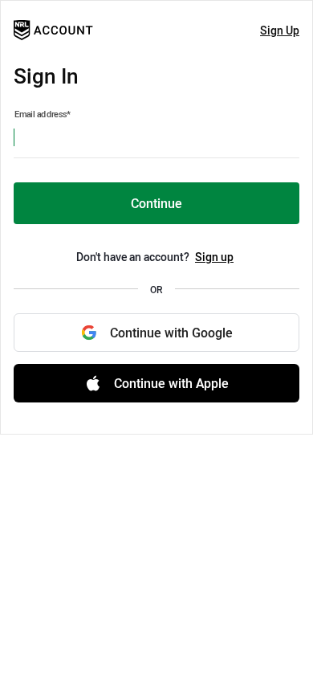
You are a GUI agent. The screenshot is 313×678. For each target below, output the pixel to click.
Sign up (214, 256)
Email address (42, 114)
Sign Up (279, 30)
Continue (156, 203)
